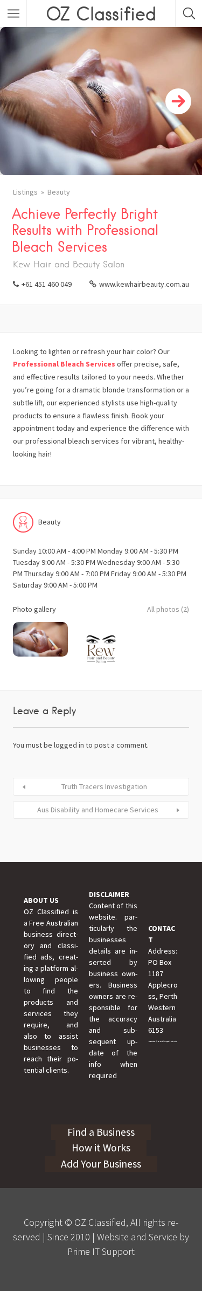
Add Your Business (101, 1163)
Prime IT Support (101, 1251)
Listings (25, 192)
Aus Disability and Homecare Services (97, 809)
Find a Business (101, 1132)
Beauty (58, 192)
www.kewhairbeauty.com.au (144, 284)
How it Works (101, 1147)
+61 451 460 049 (47, 284)
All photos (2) (168, 609)
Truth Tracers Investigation (104, 786)
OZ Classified (101, 13)
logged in (69, 745)
